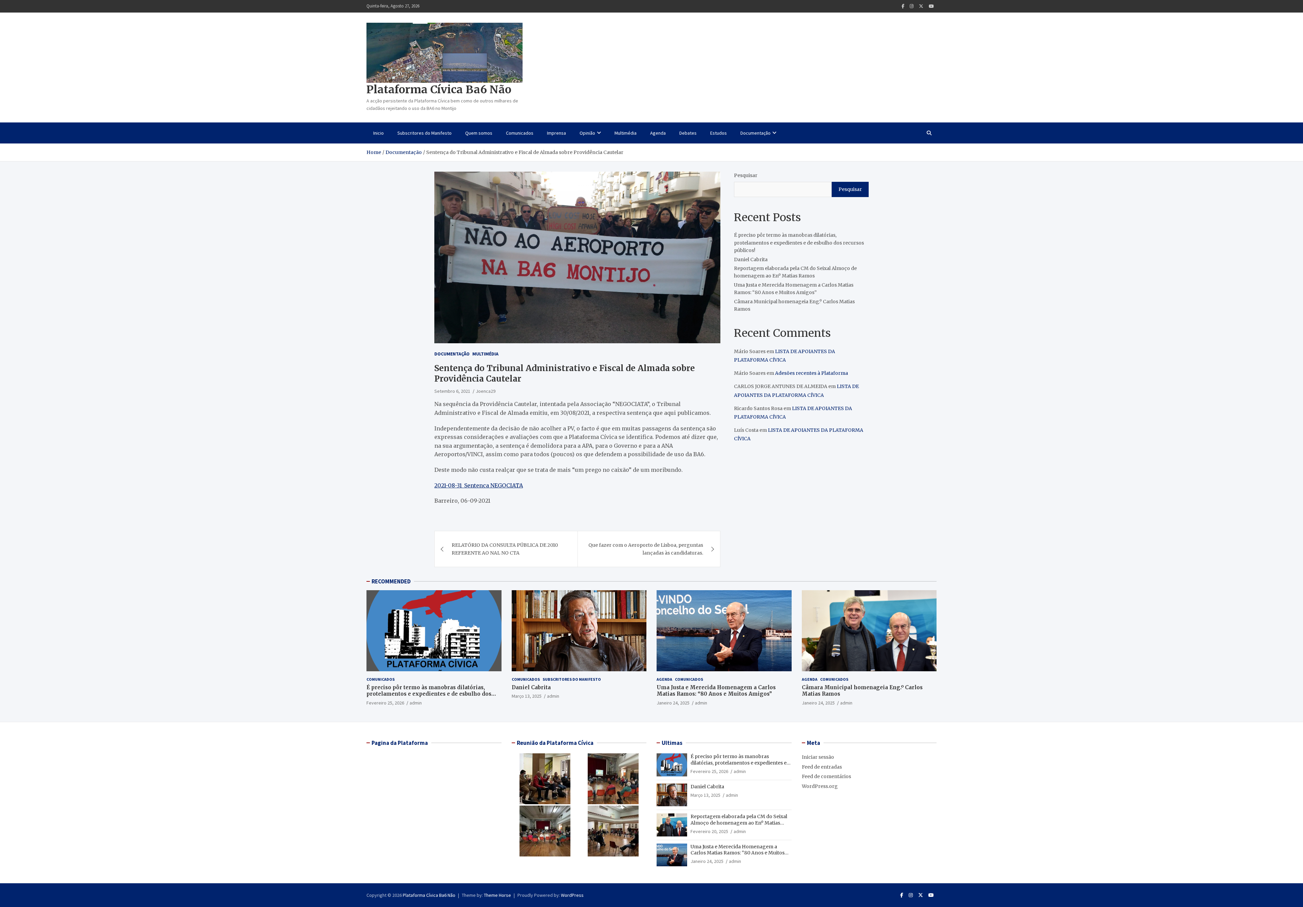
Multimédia (626, 133)
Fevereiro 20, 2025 (709, 831)
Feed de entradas (822, 767)
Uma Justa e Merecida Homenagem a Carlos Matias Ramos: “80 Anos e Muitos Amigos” (716, 690)
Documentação (755, 133)
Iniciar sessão (818, 757)
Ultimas (672, 743)
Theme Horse (497, 895)
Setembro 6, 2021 (452, 391)
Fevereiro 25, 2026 (385, 703)
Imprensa (556, 133)
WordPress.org (820, 786)
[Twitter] (921, 6)
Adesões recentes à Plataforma (811, 373)
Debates (688, 133)
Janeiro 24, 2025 (673, 703)
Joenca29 (485, 391)
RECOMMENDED (391, 581)
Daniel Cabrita (751, 259)
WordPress (572, 895)
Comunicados (519, 133)
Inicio (378, 133)
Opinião (587, 133)
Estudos (718, 133)
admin (416, 703)
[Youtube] (931, 6)
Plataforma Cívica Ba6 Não (438, 89)
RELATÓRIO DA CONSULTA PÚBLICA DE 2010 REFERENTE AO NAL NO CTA (505, 549)
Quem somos (478, 133)
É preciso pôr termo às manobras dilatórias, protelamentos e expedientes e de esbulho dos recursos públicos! (799, 243)
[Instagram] (911, 6)
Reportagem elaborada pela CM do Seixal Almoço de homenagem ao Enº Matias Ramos (739, 822)
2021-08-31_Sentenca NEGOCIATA (478, 485)
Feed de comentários (826, 776)
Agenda (658, 133)
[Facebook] (903, 6)
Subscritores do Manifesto (424, 133)
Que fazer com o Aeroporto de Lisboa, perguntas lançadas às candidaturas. (645, 549)
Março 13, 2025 (527, 696)
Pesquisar (745, 175)
